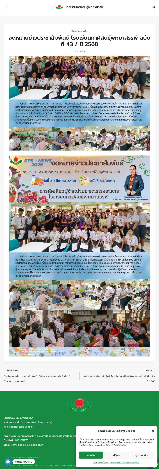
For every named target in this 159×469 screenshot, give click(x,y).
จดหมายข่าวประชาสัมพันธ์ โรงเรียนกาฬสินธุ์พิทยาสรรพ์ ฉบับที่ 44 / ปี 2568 (119, 376)
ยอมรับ (91, 455)
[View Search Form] (152, 7)
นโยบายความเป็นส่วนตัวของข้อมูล (124, 462)
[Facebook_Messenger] (8, 461)
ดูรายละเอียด (142, 455)
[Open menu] (6, 7)
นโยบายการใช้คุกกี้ (100, 462)
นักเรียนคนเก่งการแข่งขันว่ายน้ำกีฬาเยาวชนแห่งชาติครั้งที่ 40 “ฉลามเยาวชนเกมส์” (37, 376)
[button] (152, 430)
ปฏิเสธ (116, 455)
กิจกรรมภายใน (79, 31)
